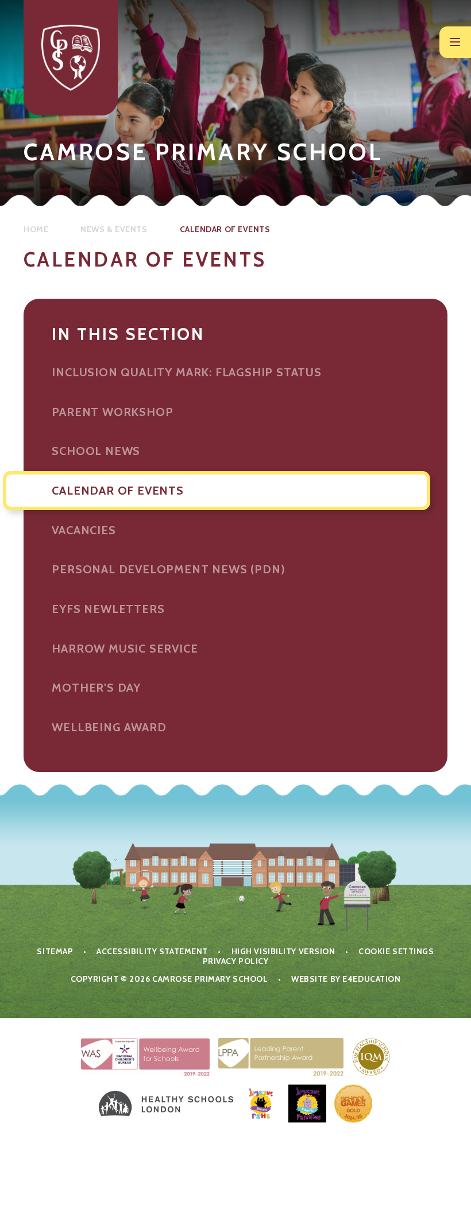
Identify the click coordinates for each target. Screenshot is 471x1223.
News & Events (113, 229)
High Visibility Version (283, 951)
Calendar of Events (225, 229)
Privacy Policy (236, 961)
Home (36, 229)
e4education (371, 979)
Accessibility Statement (152, 951)
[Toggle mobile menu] (455, 42)
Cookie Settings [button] (396, 951)
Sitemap (55, 951)
